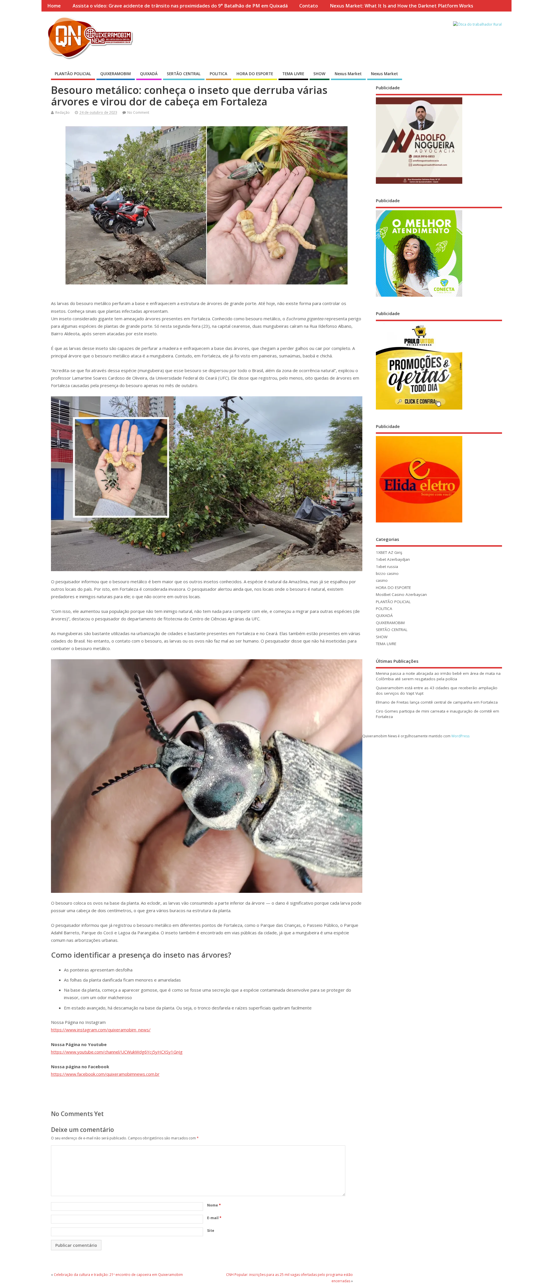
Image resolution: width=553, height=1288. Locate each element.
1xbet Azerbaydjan (393, 559)
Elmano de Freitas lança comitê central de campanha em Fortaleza (437, 702)
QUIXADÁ (149, 73)
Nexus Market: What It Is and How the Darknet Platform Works (401, 6)
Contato (308, 6)
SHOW (319, 73)
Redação (62, 112)
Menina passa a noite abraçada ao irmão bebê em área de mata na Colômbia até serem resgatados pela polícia (438, 676)
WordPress (460, 736)
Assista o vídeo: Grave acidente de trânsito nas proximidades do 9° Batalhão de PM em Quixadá (180, 6)
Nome (214, 1205)
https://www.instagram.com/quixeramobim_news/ (101, 1030)
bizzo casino (387, 573)
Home (54, 6)
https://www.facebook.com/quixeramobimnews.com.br (105, 1074)
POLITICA (218, 73)
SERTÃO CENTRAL (183, 73)
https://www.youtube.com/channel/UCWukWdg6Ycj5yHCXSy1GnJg (117, 1052)
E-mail (214, 1217)
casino (382, 580)
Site (210, 1230)
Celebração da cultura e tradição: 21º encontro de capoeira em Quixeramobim (118, 1274)
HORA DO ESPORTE (254, 73)
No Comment (138, 112)
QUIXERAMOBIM (115, 73)
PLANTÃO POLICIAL (73, 73)
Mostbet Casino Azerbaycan (401, 594)
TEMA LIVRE (293, 73)
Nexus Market (348, 73)
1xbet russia (387, 566)
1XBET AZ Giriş (389, 552)
